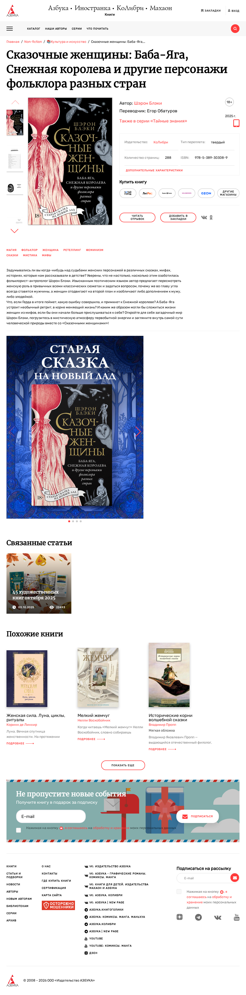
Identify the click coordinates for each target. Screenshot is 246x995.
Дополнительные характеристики (154, 170)
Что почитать (98, 28)
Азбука (58, 8)
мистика (30, 255)
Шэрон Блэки (148, 103)
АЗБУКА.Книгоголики (106, 909)
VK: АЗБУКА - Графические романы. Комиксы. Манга (117, 875)
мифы (46, 255)
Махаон (160, 8)
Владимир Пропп (162, 725)
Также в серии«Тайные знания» (153, 121)
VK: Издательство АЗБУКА (110, 866)
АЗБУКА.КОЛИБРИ (102, 924)
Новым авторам (19, 898)
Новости (13, 884)
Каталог (33, 28)
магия (11, 250)
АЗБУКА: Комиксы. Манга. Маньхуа (117, 916)
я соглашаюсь (76, 828)
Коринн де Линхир (21, 725)
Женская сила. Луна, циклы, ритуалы (35, 717)
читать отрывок (137, 217)
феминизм (95, 250)
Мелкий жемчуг (94, 715)
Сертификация (54, 888)
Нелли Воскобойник (94, 720)
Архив (11, 920)
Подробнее (15, 743)
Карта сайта (52, 895)
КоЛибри (129, 8)
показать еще (123, 765)
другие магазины (228, 193)
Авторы (12, 891)
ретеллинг (72, 250)
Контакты (49, 873)
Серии (77, 28)
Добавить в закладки (178, 217)
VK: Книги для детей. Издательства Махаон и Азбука (118, 886)
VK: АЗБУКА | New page (106, 902)
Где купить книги (56, 880)
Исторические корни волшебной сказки (170, 717)
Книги (110, 14)
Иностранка (92, 8)
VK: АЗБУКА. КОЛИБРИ (106, 895)
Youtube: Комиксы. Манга (110, 945)
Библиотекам (17, 906)
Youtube (96, 938)
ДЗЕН (93, 953)
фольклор (29, 250)
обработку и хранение (111, 828)
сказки (12, 255)
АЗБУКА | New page (104, 931)
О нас (46, 866)
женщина (51, 250)
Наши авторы (56, 28)
